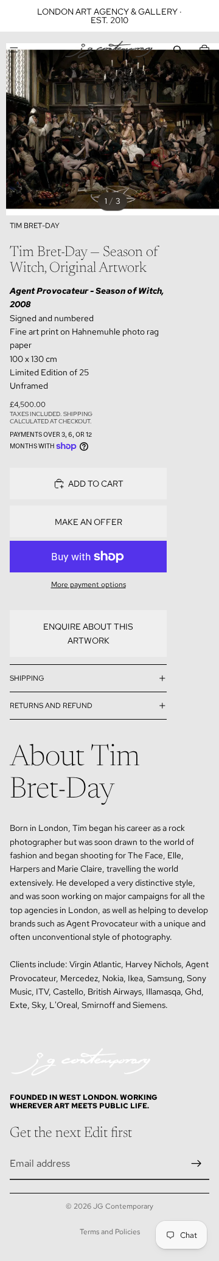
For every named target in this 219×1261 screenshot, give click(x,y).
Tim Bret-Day (35, 226)
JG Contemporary (123, 1206)
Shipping (27, 678)
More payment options (88, 584)
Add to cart (95, 483)
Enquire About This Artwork (88, 633)
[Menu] (14, 50)
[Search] (177, 49)
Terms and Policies (110, 1232)
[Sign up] (196, 1163)
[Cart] (204, 49)
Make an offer (88, 521)
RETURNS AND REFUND (51, 705)
